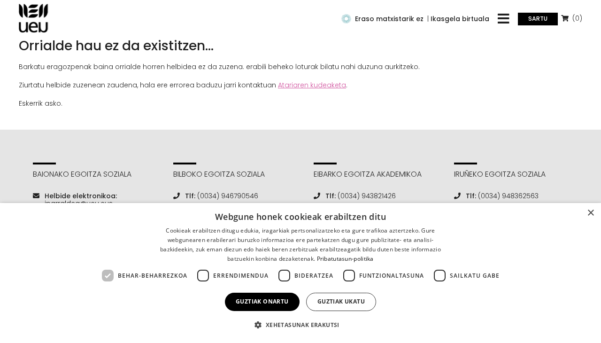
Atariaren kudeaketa (312, 85)
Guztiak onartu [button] (262, 301)
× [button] (590, 213)
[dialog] (300, 273)
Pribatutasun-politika (345, 259)
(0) (576, 18)
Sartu (537, 19)
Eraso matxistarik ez (389, 18)
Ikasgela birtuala (460, 18)
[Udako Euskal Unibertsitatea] (33, 18)
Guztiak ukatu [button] (341, 301)
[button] (300, 325)
